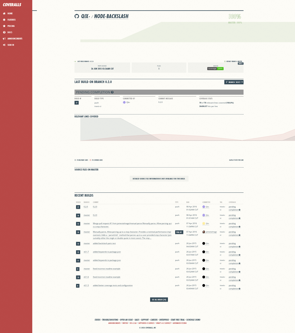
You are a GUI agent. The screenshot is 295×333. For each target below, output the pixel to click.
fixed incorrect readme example (106, 268)
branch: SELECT (234, 82)
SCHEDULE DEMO (193, 319)
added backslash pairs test (104, 243)
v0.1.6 (86, 277)
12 (78, 252)
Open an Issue (126, 319)
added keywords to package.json (107, 252)
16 (78, 215)
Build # (78, 98)
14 (78, 232)
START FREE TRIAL (178, 319)
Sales (137, 319)
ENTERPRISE (164, 319)
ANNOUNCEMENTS (114, 323)
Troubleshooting (110, 319)
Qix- (85, 16)
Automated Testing (180, 323)
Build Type (99, 98)
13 (78, 243)
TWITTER (125, 323)
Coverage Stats (205, 98)
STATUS (97, 319)
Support (145, 319)
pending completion (93, 92)
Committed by (129, 98)
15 (78, 224)
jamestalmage (211, 232)
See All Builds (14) (159, 299)
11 (78, 260)
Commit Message (165, 98)
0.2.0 (160, 102)
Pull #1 (179, 232)
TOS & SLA (133, 323)
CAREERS (153, 319)
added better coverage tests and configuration (113, 285)
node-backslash (111, 16)
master (87, 215)
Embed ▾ (241, 63)
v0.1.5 (86, 285)
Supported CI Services (146, 323)
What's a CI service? (163, 323)
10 (78, 277)
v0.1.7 (86, 252)
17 (76, 102)
